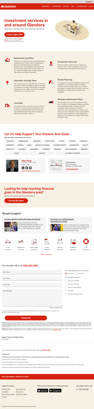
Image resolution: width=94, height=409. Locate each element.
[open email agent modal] (26, 168)
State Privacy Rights (21, 394)
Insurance (45, 6)
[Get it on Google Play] (55, 390)
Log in (91, 6)
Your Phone (6, 278)
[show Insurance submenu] (50, 6)
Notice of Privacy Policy (8, 394)
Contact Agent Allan (14, 35)
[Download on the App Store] (42, 390)
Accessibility (5, 391)
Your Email (6, 284)
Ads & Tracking (6, 389)
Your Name (6, 272)
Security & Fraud (20, 389)
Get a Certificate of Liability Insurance (31, 170)
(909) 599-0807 (82, 6)
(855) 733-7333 (57, 329)
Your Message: (7, 291)
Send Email (25, 318)
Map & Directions (72, 169)
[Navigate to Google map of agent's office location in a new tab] (30, 167)
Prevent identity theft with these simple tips (22, 219)
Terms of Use (19, 391)
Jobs (72, 6)
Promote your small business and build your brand (62, 220)
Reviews (66, 6)
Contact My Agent (16, 201)
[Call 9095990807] (23, 167)
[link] (8, 6)
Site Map (4, 397)
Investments (56, 6)
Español (88, 1)
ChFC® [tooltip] (23, 164)
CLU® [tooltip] (28, 164)
